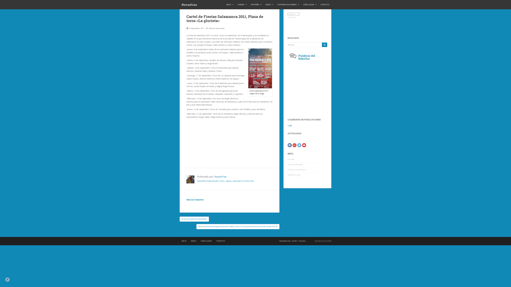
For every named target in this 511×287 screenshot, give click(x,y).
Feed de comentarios (297, 169)
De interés (255, 4)
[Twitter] (299, 145)
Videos (268, 4)
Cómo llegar (308, 4)
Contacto (324, 4)
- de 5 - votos (292, 241)
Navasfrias (221, 176)
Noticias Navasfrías (217, 28)
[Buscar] (324, 45)
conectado (210, 203)
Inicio (228, 4)
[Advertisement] (229, 138)
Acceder (291, 159)
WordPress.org (294, 175)
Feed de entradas (295, 164)
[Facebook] (290, 145)
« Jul (290, 125)
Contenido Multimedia (287, 4)
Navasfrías (189, 4)
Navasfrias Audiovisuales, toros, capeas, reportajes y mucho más (225, 181)
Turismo (241, 4)
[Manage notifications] (7, 279)
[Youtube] (304, 145)
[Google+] (294, 145)
